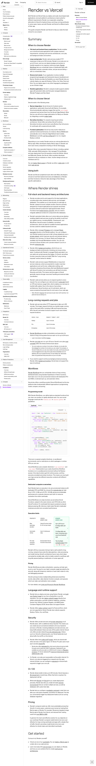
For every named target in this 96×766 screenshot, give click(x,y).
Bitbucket (6, 117)
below (48, 338)
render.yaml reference (9, 273)
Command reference (9, 322)
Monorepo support (7, 80)
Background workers (9, 49)
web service (35, 165)
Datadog (6, 336)
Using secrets (7, 99)
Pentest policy (7, 378)
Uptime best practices (8, 286)
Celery (52, 254)
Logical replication (7, 169)
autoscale (62, 282)
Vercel (46, 680)
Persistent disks (7, 65)
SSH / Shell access (7, 253)
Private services (7, 47)
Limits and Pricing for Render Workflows (53, 584)
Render (39, 680)
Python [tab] (40, 405)
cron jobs (37, 341)
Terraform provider (8, 276)
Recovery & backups (8, 176)
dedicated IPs (45, 646)
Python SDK (7, 145)
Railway (6, 29)
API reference (7, 329)
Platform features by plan (8, 16)
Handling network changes (10, 237)
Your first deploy (6, 11)
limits (36, 348)
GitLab (5, 115)
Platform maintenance (8, 365)
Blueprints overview (8, 271)
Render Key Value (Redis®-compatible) (13, 63)
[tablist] (48, 405)
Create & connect (7, 160)
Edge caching (6, 203)
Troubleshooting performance (11, 192)
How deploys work (7, 72)
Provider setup (7, 299)
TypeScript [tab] (33, 405)
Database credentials (8, 163)
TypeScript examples (9, 150)
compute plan (57, 490)
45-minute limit (34, 675)
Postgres (47, 230)
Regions (5, 198)
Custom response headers (10, 242)
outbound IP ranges (47, 639)
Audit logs (5, 349)
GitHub (5, 113)
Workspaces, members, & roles (10, 342)
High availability (7, 178)
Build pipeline (6, 76)
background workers (45, 248)
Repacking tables (8, 190)
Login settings (6, 347)
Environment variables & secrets (11, 106)
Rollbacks (6, 262)
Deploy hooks (6, 78)
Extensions (5, 165)
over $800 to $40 (42, 714)
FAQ (4, 20)
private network (34, 236)
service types (47, 747)
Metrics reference (8, 301)
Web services (7, 45)
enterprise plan (39, 244)
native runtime (43, 608)
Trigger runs (6, 135)
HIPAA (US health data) (9, 372)
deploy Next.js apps (39, 163)
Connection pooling (9, 185)
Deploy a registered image (10, 97)
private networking (56, 621)
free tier (42, 293)
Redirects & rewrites (8, 244)
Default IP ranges (8, 230)
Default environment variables (11, 108)
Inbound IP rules (6, 200)
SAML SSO (6, 356)
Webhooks (6, 306)
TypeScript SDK (7, 142)
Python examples (8, 152)
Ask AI (58, 2)
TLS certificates (6, 207)
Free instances (6, 14)
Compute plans (7, 36)
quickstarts (46, 742)
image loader (48, 116)
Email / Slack (7, 308)
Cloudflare (6, 214)
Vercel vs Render (7, 387)
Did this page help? (80, 46)
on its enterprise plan (54, 632)
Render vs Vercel (80, 12)
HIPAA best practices (9, 374)
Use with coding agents (8, 18)
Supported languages (8, 74)
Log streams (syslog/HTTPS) (10, 294)
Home (4, 9)
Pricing (63, 145)
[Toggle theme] (92, 762)
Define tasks (7, 133)
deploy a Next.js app (61, 742)
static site (61, 163)
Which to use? (7, 41)
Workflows (6, 54)
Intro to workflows (7, 124)
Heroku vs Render (7, 385)
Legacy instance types (8, 171)
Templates (5, 22)
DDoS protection (7, 363)
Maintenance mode (8, 264)
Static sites (6, 43)
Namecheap (7, 216)
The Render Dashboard (8, 251)
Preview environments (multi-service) (12, 89)
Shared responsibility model (10, 376)
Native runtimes (7, 104)
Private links (7, 225)
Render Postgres (8, 61)
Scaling (5, 260)
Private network (7, 223)
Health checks (6, 284)
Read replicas (7, 183)
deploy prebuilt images (51, 598)
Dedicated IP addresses (9, 233)
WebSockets (6, 205)
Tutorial (4, 126)
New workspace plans (8, 345)
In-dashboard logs (8, 291)
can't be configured (48, 136)
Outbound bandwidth (9, 235)
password (55, 661)
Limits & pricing (6, 128)
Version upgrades (7, 167)
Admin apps (6, 188)
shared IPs (42, 644)
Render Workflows (35, 333)
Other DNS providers (9, 218)
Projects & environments (8, 255)
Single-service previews (9, 87)
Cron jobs (6, 52)
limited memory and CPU (46, 210)
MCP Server (6, 314)
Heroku (5, 27)
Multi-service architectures (10, 56)
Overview (6, 94)
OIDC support (8, 334)
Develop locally (7, 137)
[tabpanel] (48, 432)
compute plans (59, 543)
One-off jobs (7, 266)
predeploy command (53, 690)
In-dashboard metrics (8, 282)
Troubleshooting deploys (8, 82)
